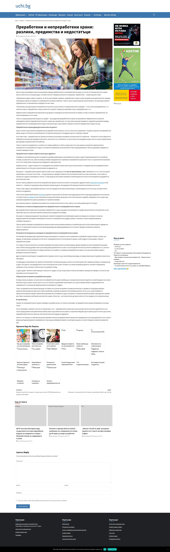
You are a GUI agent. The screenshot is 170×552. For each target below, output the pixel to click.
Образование (20, 15)
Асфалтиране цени (21, 532)
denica (19, 441)
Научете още (112, 549)
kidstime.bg (65, 524)
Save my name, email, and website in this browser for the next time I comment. (42, 500)
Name (18, 485)
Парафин (18, 535)
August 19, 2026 (63, 436)
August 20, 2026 (26, 441)
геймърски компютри (115, 530)
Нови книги (78, 15)
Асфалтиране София (115, 527)
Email (67, 485)
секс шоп (112, 533)
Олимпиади (53, 15)
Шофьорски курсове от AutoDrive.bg (26, 524)
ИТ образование (41, 15)
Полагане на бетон (114, 539)
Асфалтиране (66, 533)
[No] (168, 549)
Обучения (62, 15)
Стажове (70, 15)
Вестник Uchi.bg (110, 15)
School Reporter (21, 36)
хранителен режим (97, 183)
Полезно (87, 15)
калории (42, 195)
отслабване (31, 197)
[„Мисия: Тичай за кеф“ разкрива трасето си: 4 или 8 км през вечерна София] (96, 415)
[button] (154, 14)
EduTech (31, 15)
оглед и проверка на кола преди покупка (74, 530)
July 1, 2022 (30, 36)
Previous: (38, 392)
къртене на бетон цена (69, 539)
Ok (105, 549)
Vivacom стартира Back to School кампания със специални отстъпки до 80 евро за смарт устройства (63, 431)
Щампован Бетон (67, 536)
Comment (19, 461)
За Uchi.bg (97, 15)
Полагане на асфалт (68, 527)
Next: (89, 391)
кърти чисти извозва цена (23, 529)
